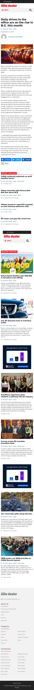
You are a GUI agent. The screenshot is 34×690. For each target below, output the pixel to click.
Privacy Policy (17, 683)
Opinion (3, 643)
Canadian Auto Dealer (11, 198)
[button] (6, 10)
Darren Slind (21, 671)
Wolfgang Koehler (23, 654)
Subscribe (4, 620)
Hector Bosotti (5, 662)
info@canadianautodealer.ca (11, 599)
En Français (7, 1)
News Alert (20, 181)
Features (3, 634)
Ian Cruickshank (5, 665)
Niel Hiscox (4, 674)
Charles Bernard (5, 659)
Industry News (7, 29)
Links (2, 615)
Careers (3, 617)
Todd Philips (21, 662)
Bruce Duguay (5, 668)
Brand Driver (21, 634)
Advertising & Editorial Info (8, 609)
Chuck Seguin (22, 668)
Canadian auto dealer (15, 37)
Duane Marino (22, 659)
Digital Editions (5, 612)
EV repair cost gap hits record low (16, 218)
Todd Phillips (7, 577)
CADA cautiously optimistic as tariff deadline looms (16, 177)
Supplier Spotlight (23, 637)
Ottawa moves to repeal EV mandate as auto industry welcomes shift (17, 205)
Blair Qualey (21, 665)
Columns (3, 631)
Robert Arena (5, 657)
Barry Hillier (4, 671)
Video (19, 195)
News (14, 29)
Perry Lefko (8, 183)
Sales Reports (22, 631)
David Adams (5, 654)
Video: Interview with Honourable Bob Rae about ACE (15, 191)
